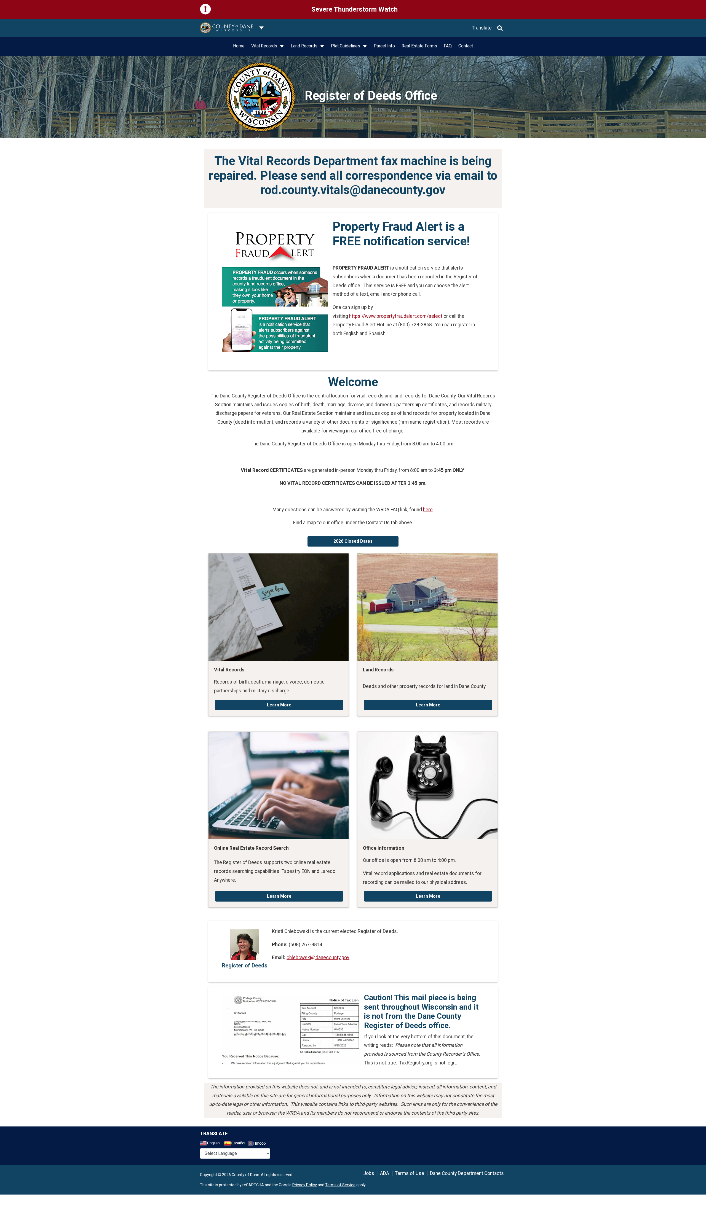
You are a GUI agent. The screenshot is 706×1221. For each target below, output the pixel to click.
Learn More (279, 705)
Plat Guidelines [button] (346, 46)
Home (239, 46)
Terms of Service (340, 1185)
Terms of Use (409, 1173)
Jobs (368, 1173)
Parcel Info (384, 46)
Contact (465, 46)
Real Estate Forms (419, 46)
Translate (482, 28)
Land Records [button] (305, 46)
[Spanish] (235, 1144)
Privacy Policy (304, 1185)
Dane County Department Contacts (467, 1173)
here (428, 509)
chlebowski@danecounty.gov (318, 957)
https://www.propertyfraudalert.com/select (395, 316)
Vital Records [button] (264, 46)
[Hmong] (258, 1144)
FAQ (448, 46)
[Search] (500, 28)
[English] (211, 1144)
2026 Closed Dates (353, 541)
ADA (384, 1173)
